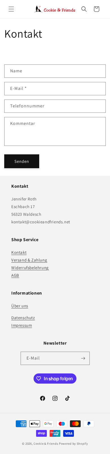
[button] (11, 9)
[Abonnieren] (83, 358)
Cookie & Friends (46, 444)
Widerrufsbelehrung (30, 267)
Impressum (21, 325)
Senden (21, 161)
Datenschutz (23, 317)
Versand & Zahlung (29, 260)
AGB (15, 275)
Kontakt (19, 252)
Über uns (19, 305)
